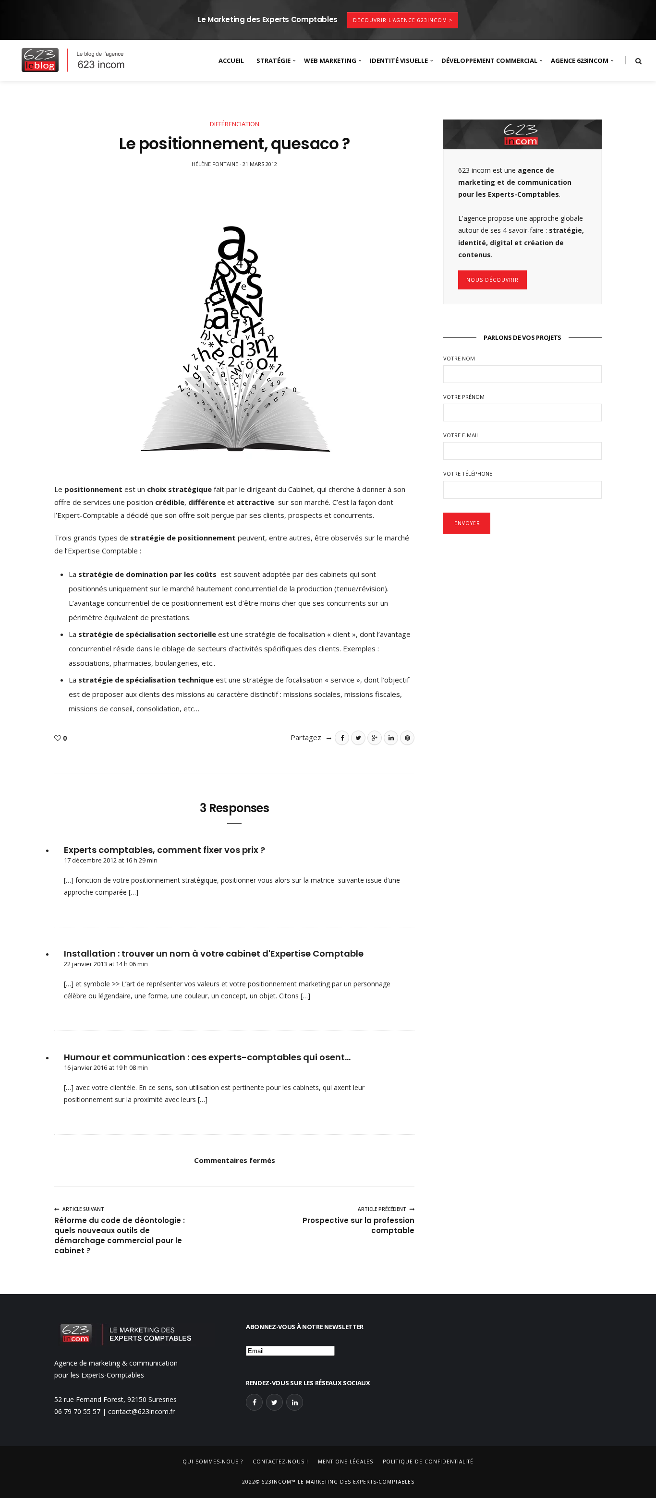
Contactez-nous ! (280, 1461)
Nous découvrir (492, 279)
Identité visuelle (399, 60)
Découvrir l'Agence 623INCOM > (402, 20)
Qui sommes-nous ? (212, 1461)
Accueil (231, 60)
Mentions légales (345, 1461)
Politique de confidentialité (428, 1461)
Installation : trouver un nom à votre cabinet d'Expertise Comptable (214, 953)
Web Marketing (330, 60)
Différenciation (234, 124)
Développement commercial (489, 60)
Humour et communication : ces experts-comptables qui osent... (207, 1057)
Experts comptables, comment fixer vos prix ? (164, 849)
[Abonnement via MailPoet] (328, 1347)
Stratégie (273, 60)
